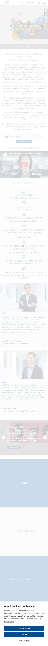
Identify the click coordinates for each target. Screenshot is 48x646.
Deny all (24, 635)
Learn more (9, 622)
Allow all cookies (24, 628)
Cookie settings (24, 641)
